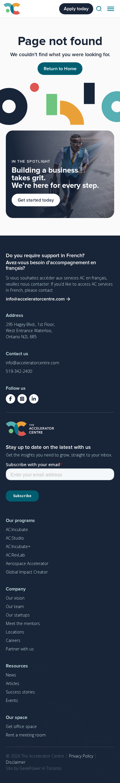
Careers (13, 640)
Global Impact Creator (27, 572)
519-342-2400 (19, 371)
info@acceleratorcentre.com (32, 362)
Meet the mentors (23, 623)
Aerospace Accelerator (27, 563)
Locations (15, 632)
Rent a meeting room (26, 735)
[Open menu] (111, 8)
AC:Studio (15, 538)
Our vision (15, 598)
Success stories (20, 692)
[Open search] (99, 9)
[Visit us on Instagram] (22, 398)
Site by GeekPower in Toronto (33, 768)
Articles (12, 683)
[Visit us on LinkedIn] (33, 398)
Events (12, 700)
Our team (15, 606)
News (11, 675)
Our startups (18, 615)
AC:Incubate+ (18, 546)
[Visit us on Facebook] (10, 398)
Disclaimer (15, 762)
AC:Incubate (17, 529)
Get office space (21, 726)
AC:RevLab (15, 555)
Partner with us (20, 649)
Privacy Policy (81, 756)
